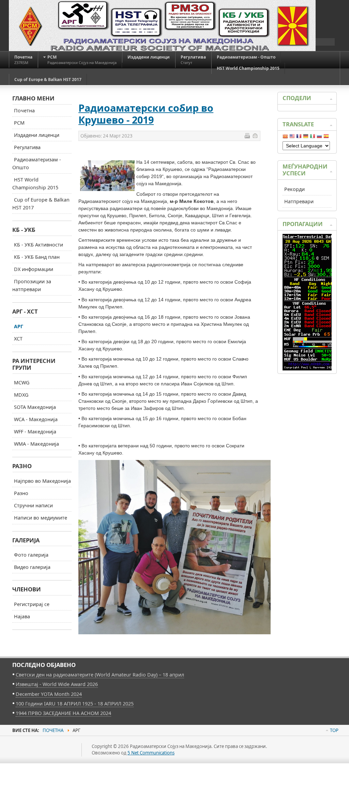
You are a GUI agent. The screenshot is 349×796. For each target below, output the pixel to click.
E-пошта (255, 135)
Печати (247, 135)
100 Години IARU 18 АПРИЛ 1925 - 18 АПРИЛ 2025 (75, 703)
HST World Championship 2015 (35, 183)
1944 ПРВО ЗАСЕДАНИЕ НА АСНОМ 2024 (63, 713)
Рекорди (294, 189)
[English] (292, 137)
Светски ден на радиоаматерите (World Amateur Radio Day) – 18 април (100, 674)
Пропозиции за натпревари (31, 285)
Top (334, 730)
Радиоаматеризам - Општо (36, 163)
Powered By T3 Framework (43, 757)
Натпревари (299, 201)
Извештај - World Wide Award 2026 (57, 684)
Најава (22, 616)
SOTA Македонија (35, 407)
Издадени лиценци (36, 135)
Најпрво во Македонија (42, 481)
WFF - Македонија (35, 431)
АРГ (18, 326)
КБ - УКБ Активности (38, 244)
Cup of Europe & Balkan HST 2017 (41, 203)
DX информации (33, 269)
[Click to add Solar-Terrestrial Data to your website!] (309, 368)
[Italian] (312, 137)
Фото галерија (31, 555)
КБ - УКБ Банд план (37, 257)
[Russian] (319, 137)
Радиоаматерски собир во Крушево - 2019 (145, 113)
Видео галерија (32, 567)
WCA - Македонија (36, 419)
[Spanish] (326, 137)
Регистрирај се (31, 604)
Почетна (24, 110)
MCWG (21, 382)
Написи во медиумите (40, 517)
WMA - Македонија (36, 444)
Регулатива (27, 147)
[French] (299, 137)
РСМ (19, 123)
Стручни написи (33, 505)
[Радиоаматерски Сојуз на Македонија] (162, 25)
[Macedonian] (285, 137)
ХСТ (18, 338)
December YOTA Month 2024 (49, 694)
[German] (305, 137)
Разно (21, 493)
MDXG (21, 395)
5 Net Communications (150, 753)
